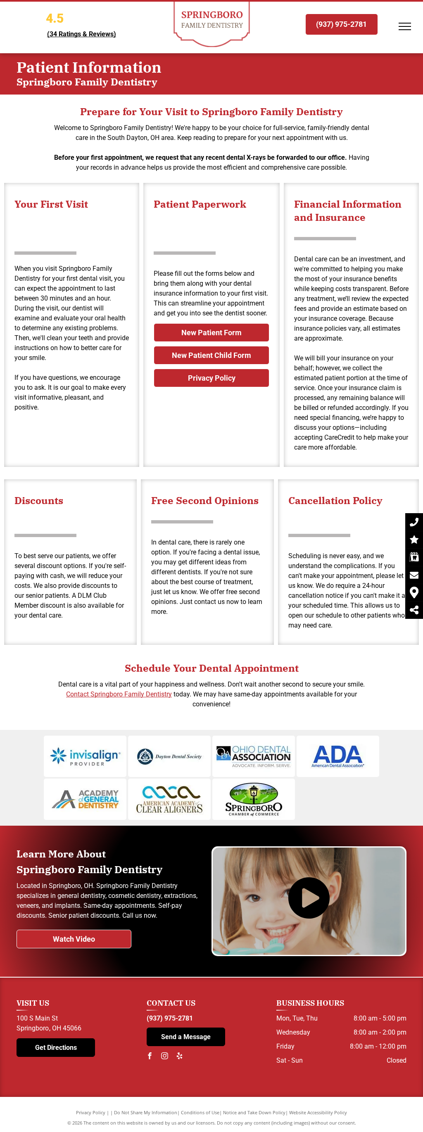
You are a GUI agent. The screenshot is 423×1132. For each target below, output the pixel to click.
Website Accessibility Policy (318, 1112)
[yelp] (179, 1056)
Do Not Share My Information (145, 1112)
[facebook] (150, 1056)
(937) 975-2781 (170, 1018)
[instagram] (164, 1056)
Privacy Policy (90, 1112)
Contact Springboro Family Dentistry (119, 694)
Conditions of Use (200, 1112)
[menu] (405, 26)
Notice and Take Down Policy (254, 1112)
